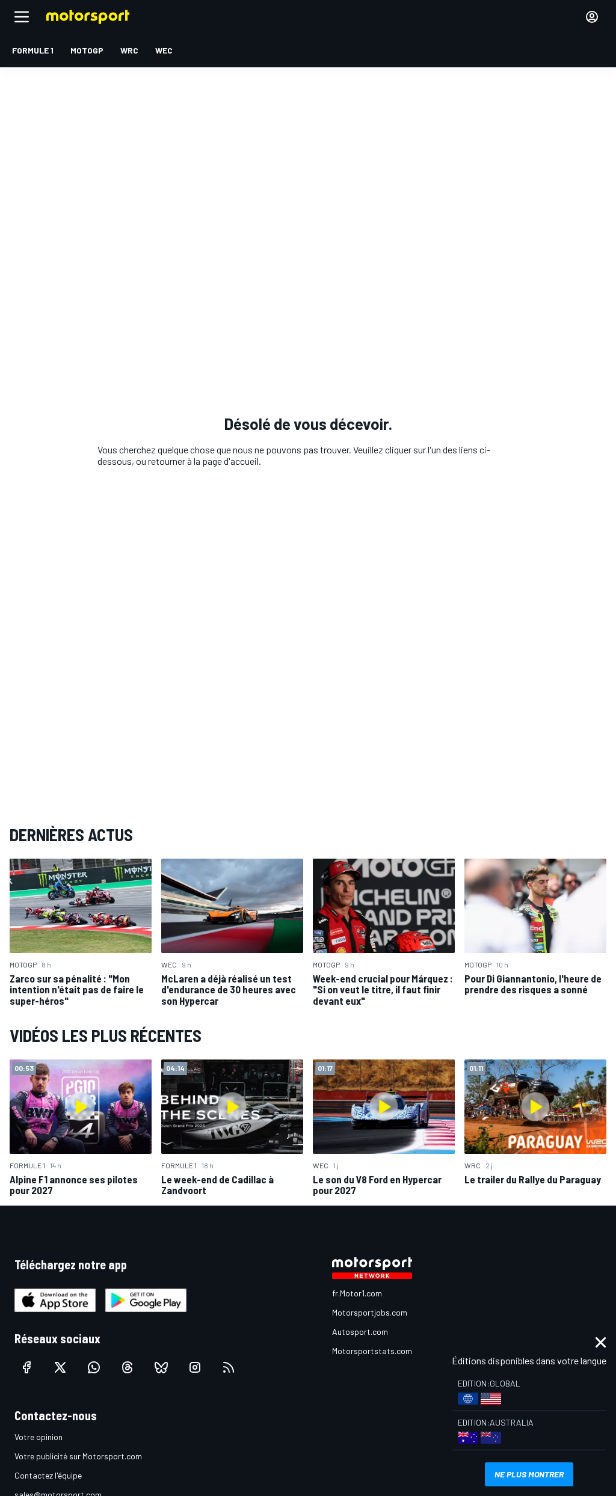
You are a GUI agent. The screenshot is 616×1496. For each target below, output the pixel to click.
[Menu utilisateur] (592, 17)
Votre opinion (38, 1437)
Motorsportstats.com (372, 1351)
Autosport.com (360, 1331)
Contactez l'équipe (48, 1475)
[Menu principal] (21, 16)
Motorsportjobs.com (369, 1312)
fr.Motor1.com (357, 1293)
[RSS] (229, 1367)
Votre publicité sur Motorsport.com (78, 1456)
